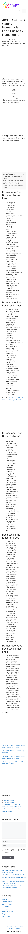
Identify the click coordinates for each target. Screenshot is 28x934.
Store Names (6, 916)
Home (6, 926)
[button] (20, 11)
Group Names (6, 906)
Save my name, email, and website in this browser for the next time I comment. (14, 850)
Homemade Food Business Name (13, 182)
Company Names (7, 904)
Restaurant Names (7, 911)
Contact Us (20, 926)
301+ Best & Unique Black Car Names (13, 874)
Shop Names (6, 914)
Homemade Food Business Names (13, 180)
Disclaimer (11, 928)
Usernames (5, 919)
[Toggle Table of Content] (22, 174)
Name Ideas (5, 909)
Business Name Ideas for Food (12, 184)
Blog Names (5, 899)
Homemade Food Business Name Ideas (13, 177)
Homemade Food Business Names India (13, 186)
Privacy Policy (12, 926)
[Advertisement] (14, 62)
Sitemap (17, 928)
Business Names (9, 800)
